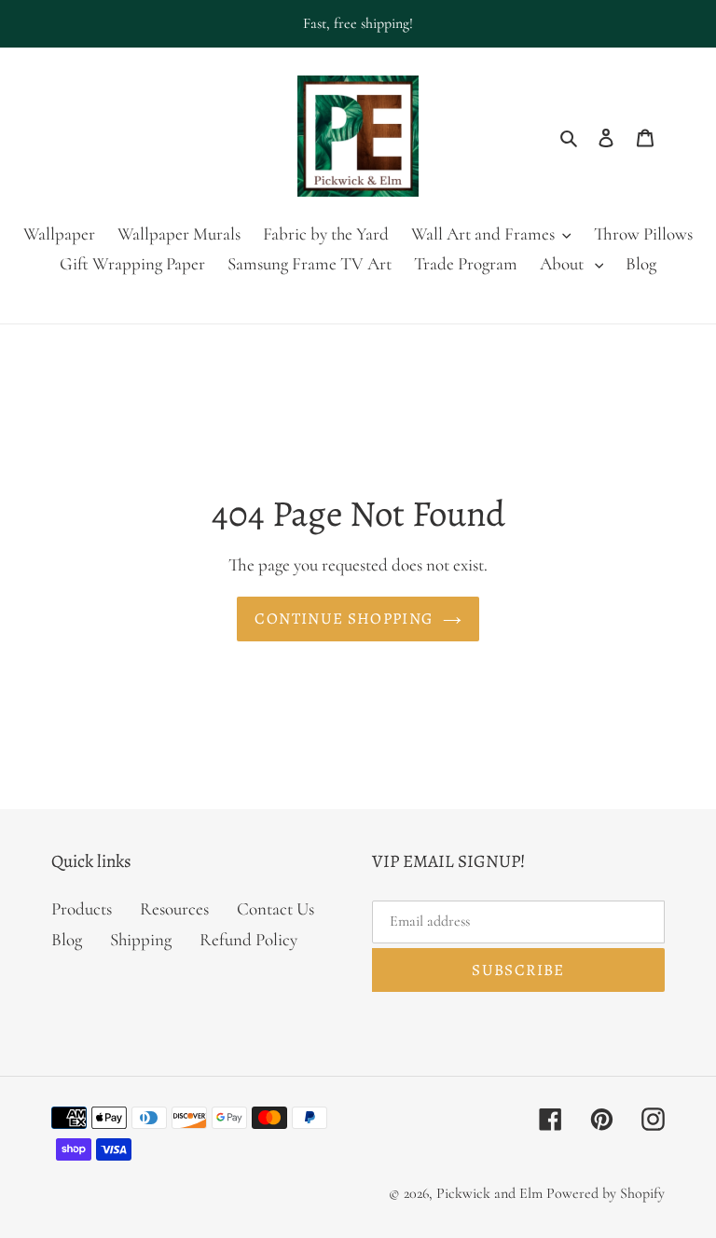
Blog (66, 939)
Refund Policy (248, 939)
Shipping (141, 939)
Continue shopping (344, 618)
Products (81, 908)
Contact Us (275, 908)
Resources (174, 908)
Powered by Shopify (605, 1193)
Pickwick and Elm (489, 1193)
